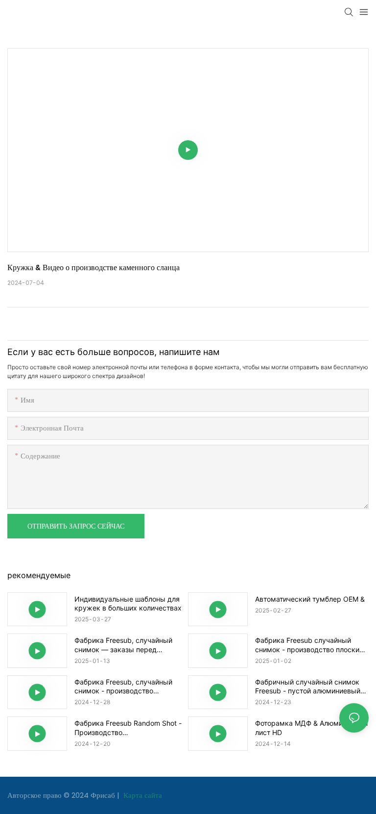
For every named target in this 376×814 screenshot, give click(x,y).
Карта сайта (141, 795)
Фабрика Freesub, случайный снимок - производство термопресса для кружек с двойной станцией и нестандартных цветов (123, 686)
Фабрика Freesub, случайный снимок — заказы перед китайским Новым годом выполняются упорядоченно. (123, 645)
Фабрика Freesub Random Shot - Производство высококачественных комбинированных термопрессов (131, 728)
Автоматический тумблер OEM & (310, 599)
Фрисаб (104, 795)
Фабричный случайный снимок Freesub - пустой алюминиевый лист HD (307, 686)
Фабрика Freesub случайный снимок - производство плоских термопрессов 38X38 (309, 645)
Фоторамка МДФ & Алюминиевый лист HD (311, 727)
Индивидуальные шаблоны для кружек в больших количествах (128, 603)
